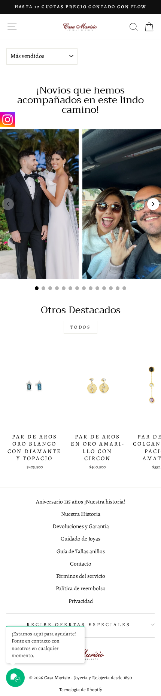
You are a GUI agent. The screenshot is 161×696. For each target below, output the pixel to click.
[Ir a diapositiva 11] (104, 288)
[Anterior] (8, 204)
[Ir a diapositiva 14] (124, 288)
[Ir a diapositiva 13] (117, 288)
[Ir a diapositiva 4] (57, 288)
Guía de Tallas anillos (81, 551)
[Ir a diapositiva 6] (70, 288)
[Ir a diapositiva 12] (111, 288)
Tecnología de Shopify (80, 689)
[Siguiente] (153, 204)
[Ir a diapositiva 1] (37, 288)
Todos (80, 327)
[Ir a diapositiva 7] (77, 288)
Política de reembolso (81, 588)
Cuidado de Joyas (80, 538)
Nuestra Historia (80, 514)
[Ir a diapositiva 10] (97, 288)
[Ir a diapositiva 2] (43, 288)
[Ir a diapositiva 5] (64, 288)
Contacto (80, 563)
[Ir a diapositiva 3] (50, 288)
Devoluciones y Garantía (80, 526)
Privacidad (81, 601)
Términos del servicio (80, 576)
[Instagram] (7, 119)
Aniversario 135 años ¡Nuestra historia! (80, 501)
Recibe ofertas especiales (78, 624)
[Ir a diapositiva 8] (84, 288)
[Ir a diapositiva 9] (90, 288)
